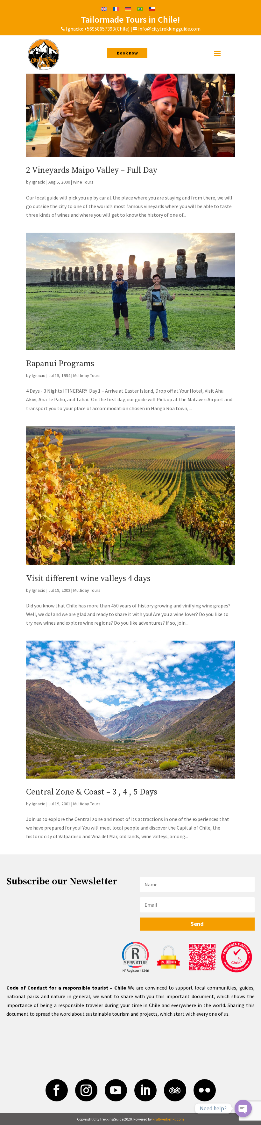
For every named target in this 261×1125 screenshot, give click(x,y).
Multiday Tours (87, 375)
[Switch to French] (116, 8)
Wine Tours (83, 182)
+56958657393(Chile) (106, 28)
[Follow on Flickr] (205, 1090)
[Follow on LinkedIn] (145, 1090)
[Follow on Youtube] (116, 1090)
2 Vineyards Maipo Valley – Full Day (91, 170)
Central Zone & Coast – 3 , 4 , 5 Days (91, 792)
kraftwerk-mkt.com (168, 1119)
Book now (127, 53)
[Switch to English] (104, 8)
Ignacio (39, 182)
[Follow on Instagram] (86, 1090)
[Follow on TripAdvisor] (175, 1090)
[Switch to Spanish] (152, 8)
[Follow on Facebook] (57, 1090)
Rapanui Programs (60, 364)
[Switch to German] (128, 8)
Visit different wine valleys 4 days (88, 578)
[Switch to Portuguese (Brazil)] (140, 8)
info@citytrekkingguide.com (169, 28)
